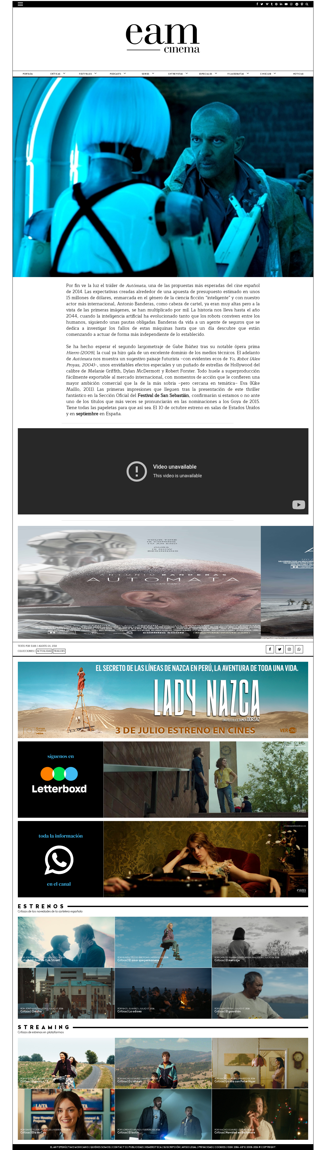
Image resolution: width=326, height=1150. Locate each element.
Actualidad (44, 651)
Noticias (298, 74)
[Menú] (20, 4)
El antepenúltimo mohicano (82, 14)
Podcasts (115, 74)
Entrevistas (175, 74)
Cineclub (265, 74)
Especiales (205, 74)
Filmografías (235, 74)
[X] (280, 649)
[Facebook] (270, 649)
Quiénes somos (100, 1147)
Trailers (59, 651)
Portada (28, 74)
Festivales (85, 74)
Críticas (55, 74)
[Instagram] (289, 649)
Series (145, 74)
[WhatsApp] (299, 649)
